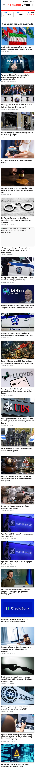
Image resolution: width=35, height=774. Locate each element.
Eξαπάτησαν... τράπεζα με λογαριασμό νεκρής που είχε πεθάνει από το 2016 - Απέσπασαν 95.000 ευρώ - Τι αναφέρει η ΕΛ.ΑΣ (17, 679)
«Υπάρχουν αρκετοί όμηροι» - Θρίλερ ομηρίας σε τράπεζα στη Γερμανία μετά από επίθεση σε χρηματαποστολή (15, 250)
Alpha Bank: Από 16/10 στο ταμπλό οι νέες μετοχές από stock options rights (17, 535)
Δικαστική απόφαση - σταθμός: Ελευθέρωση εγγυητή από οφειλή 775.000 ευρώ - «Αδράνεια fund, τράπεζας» (16, 649)
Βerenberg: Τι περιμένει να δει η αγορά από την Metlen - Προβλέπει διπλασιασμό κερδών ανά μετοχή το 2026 (17, 307)
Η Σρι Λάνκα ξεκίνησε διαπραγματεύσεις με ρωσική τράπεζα (16, 162)
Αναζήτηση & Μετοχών (32, 5)
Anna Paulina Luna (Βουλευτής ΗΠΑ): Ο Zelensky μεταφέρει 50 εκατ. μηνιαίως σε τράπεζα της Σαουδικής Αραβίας (15, 592)
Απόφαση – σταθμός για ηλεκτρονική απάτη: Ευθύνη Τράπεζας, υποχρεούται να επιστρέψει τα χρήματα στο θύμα (17, 190)
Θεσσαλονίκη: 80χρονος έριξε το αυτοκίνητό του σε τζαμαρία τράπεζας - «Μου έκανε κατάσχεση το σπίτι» (17, 334)
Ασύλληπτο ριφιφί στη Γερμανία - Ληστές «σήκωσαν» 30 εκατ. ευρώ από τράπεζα (16, 450)
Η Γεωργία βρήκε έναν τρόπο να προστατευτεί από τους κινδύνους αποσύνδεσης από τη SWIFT (16, 708)
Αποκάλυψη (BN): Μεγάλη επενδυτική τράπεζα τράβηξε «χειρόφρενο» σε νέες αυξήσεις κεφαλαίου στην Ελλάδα (15, 77)
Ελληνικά (25, 1)
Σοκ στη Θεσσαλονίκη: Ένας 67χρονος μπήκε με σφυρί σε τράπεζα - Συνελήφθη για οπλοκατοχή (17, 279)
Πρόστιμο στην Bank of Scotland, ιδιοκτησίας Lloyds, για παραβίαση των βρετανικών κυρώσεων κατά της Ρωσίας (16, 391)
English (32, 1)
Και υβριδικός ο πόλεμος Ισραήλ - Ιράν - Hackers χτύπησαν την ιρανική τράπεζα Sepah (15, 766)
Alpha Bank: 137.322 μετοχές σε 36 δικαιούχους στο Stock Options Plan (16, 563)
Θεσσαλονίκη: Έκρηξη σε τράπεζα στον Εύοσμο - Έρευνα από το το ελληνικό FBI (15, 507)
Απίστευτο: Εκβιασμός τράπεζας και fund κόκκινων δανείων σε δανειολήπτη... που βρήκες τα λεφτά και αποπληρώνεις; (16, 478)
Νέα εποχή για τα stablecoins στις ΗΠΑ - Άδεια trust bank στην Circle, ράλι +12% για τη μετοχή (16, 106)
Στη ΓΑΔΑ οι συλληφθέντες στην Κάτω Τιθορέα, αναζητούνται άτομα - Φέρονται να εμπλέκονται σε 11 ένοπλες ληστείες (17, 220)
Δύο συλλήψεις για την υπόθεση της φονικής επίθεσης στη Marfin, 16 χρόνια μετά (17, 134)
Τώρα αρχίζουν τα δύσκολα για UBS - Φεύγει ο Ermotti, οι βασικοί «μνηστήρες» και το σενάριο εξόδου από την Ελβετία (17, 421)
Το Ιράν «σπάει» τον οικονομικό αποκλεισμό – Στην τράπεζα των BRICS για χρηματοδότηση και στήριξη (16, 48)
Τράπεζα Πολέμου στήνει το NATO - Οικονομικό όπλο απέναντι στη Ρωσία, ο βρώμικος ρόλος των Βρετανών (17, 362)
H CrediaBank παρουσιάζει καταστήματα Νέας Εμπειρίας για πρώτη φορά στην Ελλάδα (15, 620)
